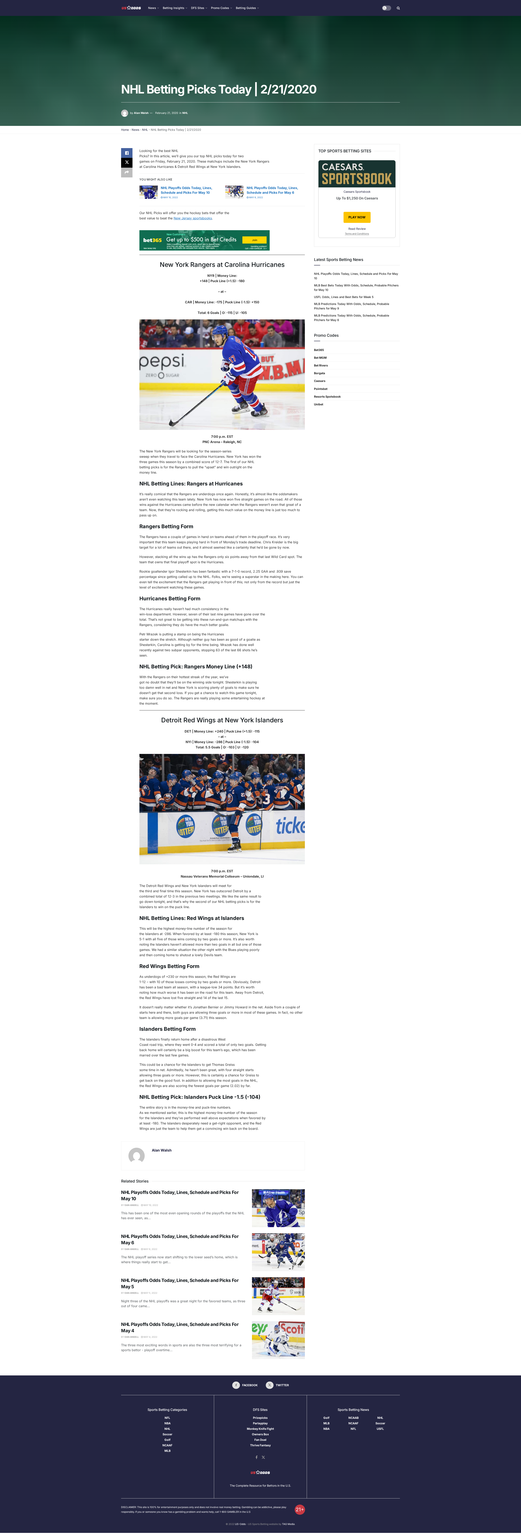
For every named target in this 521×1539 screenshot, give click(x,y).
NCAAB (353, 1417)
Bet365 (319, 350)
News (135, 129)
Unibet (318, 404)
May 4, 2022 (150, 1336)
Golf (167, 1439)
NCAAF (167, 1445)
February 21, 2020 (166, 112)
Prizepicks (260, 1417)
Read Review (357, 228)
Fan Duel (260, 1439)
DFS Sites (197, 8)
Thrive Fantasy (260, 1445)
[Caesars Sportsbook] (357, 174)
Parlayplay (260, 1423)
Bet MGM (320, 357)
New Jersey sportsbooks (193, 218)
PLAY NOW (357, 217)
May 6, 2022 (255, 197)
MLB (167, 1450)
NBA (167, 1423)
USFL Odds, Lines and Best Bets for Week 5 (343, 297)
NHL (185, 112)
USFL (380, 1428)
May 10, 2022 (170, 197)
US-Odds (240, 1524)
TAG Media (288, 1524)
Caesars (319, 381)
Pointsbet (320, 389)
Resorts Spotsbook (327, 396)
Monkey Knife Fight (260, 1428)
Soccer (167, 1434)
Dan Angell (132, 1205)
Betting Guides (246, 8)
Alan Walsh (141, 112)
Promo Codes (220, 8)
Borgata (319, 373)
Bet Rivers (321, 365)
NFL (167, 1417)
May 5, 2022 (150, 1292)
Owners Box (260, 1434)
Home (125, 129)
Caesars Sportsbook (357, 191)
